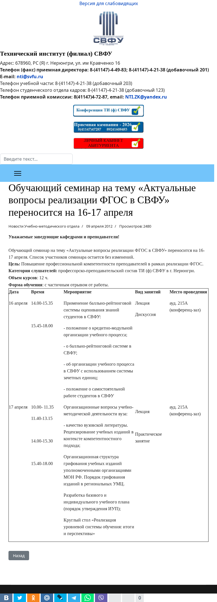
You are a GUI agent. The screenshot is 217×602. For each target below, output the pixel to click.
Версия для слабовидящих (108, 3)
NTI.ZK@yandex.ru (146, 97)
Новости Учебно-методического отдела (43, 226)
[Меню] (17, 173)
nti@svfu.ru (30, 76)
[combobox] (36, 159)
